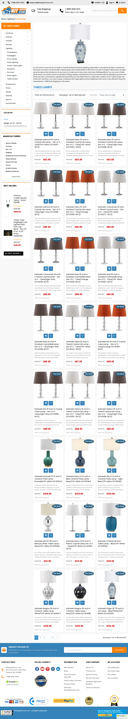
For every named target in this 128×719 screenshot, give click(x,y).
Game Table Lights (14, 65)
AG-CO (9, 149)
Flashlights (11, 55)
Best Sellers (69, 667)
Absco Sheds (11, 143)
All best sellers (13, 253)
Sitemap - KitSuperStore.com (72, 688)
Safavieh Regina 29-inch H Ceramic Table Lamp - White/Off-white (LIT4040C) (47, 611)
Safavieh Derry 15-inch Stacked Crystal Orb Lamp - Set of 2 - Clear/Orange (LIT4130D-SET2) (79, 211)
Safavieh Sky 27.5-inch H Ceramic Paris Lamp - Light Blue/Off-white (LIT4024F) (110, 479)
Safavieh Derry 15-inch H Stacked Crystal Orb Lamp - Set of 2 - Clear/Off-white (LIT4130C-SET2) (79, 143)
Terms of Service (93, 687)
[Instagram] (53, 669)
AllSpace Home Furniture (16, 155)
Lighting (9, 48)
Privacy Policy (69, 684)
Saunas (9, 95)
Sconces (10, 72)
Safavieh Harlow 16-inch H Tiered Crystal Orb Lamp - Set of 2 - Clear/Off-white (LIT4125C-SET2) (78, 413)
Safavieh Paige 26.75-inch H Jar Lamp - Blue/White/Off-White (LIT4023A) (111, 611)
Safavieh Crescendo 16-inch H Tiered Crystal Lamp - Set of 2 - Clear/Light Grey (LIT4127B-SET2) (47, 278)
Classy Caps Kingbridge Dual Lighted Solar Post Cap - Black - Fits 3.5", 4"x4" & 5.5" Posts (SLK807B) (20, 228)
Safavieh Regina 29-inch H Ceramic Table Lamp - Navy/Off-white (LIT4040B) (78, 611)
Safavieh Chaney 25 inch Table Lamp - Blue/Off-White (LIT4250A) (111, 543)
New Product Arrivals (72, 680)
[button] (7, 712)
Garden (9, 41)
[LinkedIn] (58, 669)
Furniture (9, 33)
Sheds (8, 92)
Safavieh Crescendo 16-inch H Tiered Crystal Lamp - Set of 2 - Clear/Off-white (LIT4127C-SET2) (111, 211)
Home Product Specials (70, 675)
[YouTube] (42, 669)
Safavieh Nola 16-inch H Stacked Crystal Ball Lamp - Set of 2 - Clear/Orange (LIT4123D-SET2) (79, 278)
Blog (66, 671)
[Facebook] (37, 669)
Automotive (11, 103)
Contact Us (90, 671)
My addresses (113, 667)
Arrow (8, 165)
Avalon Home (11, 168)
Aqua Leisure (11, 159)
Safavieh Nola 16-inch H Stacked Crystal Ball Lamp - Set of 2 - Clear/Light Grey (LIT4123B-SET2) (47, 345)
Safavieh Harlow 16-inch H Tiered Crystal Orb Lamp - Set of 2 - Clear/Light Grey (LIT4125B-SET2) (110, 413)
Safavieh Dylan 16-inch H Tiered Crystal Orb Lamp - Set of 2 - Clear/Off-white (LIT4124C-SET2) (78, 345)
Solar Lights (12, 75)
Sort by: (93, 95)
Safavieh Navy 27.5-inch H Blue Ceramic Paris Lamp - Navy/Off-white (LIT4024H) (78, 479)
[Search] (122, 10)
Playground (10, 84)
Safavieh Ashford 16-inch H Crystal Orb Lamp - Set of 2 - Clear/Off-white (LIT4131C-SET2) (47, 143)
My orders (112, 674)
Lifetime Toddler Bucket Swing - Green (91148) (20, 199)
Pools (8, 88)
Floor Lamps (12, 59)
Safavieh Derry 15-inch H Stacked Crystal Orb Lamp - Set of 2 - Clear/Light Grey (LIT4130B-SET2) (111, 143)
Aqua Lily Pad (11, 162)
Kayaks (9, 44)
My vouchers (113, 678)
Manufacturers (11, 136)
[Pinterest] (48, 669)
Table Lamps (11, 26)
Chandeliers (12, 52)
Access (9, 146)
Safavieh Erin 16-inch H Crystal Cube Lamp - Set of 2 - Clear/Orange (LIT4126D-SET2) (111, 345)
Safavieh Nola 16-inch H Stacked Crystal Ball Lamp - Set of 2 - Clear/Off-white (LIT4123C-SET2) (111, 278)
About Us (89, 667)
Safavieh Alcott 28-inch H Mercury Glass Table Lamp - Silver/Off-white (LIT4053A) (47, 543)
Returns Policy (92, 674)
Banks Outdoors (12, 171)
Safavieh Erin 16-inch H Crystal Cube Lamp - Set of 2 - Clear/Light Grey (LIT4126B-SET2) (48, 413)
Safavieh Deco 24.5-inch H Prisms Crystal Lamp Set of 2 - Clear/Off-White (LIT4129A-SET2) (79, 545)
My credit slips (114, 671)
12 (52, 637)
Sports (8, 99)
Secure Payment (92, 678)
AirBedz (9, 152)
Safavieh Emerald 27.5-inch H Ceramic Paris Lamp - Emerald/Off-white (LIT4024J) (48, 479)
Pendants (11, 69)
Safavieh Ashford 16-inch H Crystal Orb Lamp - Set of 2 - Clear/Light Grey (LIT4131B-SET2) (47, 211)
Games (9, 37)
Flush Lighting (12, 62)
